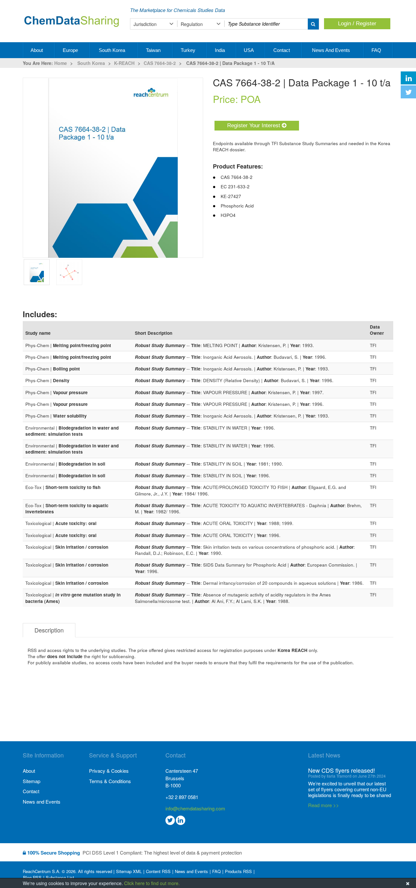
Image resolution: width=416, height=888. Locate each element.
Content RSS (158, 871)
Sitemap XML (129, 871)
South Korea (112, 50)
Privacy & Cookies (109, 770)
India (220, 50)
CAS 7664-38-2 (160, 63)
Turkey (189, 50)
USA (249, 50)
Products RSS (238, 871)
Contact (282, 50)
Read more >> (323, 805)
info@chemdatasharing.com (195, 808)
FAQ (377, 50)
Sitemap (31, 781)
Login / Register (357, 23)
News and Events (331, 50)
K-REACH (124, 63)
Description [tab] (49, 630)
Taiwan (154, 50)
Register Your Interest (254, 125)
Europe (71, 50)
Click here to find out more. (152, 883)
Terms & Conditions (110, 781)
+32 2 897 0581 (181, 797)
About (37, 50)
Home (60, 63)
